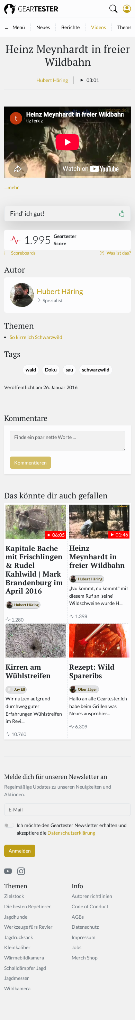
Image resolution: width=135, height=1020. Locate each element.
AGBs (78, 917)
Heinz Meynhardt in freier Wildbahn (97, 557)
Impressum (84, 937)
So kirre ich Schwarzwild (36, 337)
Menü (18, 27)
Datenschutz (85, 927)
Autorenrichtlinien (92, 896)
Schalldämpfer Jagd (25, 968)
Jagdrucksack (18, 937)
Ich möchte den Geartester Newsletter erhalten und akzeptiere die (72, 829)
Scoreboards (23, 253)
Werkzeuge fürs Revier (28, 927)
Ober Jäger (87, 689)
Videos (98, 27)
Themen (126, 27)
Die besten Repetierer (27, 906)
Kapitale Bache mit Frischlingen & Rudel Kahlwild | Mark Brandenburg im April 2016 (34, 570)
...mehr (11, 187)
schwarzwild (95, 370)
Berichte (70, 27)
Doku (51, 370)
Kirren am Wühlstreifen (28, 671)
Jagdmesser (16, 978)
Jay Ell (19, 689)
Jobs (76, 947)
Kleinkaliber (17, 947)
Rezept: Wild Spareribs (92, 671)
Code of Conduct (90, 906)
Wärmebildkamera (24, 958)
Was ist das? (118, 253)
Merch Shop (85, 958)
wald (31, 370)
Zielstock (14, 896)
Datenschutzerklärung (71, 833)
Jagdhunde (15, 917)
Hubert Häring (52, 80)
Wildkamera (17, 988)
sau (69, 370)
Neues (43, 27)
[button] (127, 8)
